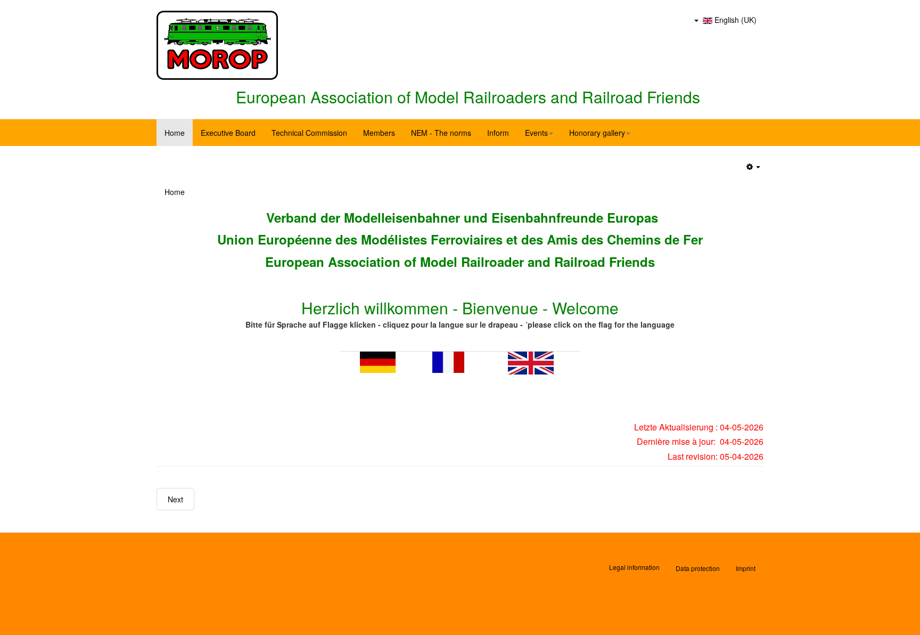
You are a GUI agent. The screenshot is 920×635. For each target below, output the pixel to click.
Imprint (745, 568)
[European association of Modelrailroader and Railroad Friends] (217, 45)
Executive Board (228, 132)
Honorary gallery (597, 132)
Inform (498, 132)
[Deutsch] (378, 360)
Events (536, 132)
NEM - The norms (441, 132)
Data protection (698, 568)
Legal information (634, 567)
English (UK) (734, 19)
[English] (531, 361)
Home (175, 132)
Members (379, 132)
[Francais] (448, 360)
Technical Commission (309, 132)
